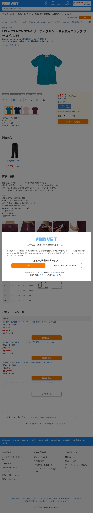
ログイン (43, 275)
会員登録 (54, 272)
